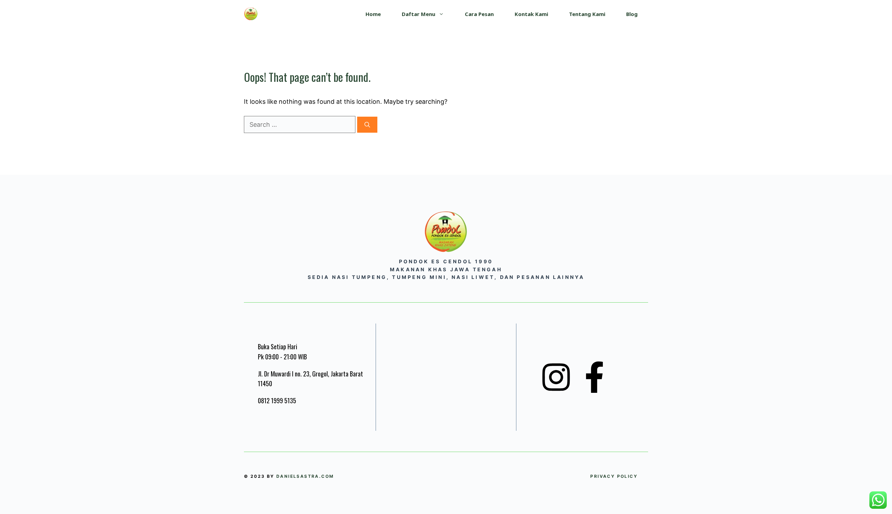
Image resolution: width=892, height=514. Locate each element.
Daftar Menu (418, 13)
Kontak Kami (531, 13)
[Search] (367, 125)
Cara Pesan (479, 13)
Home (373, 13)
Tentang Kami (587, 13)
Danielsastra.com (305, 476)
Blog (632, 13)
